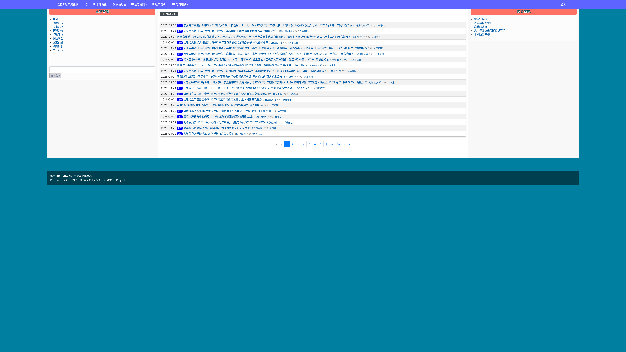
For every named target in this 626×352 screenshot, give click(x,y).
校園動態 (58, 46)
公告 (180, 25)
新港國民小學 (334, 71)
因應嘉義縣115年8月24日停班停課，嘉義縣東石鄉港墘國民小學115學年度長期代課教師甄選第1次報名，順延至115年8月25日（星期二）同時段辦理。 (264, 36)
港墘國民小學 (359, 37)
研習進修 (58, 30)
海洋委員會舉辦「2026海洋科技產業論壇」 (208, 133)
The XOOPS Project (113, 180)
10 (338, 144)
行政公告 (293, 94)
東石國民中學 (275, 94)
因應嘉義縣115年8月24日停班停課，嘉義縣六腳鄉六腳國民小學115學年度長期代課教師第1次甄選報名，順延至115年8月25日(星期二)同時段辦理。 (269, 53)
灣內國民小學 (339, 60)
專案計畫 (58, 42)
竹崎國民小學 (302, 88)
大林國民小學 (276, 42)
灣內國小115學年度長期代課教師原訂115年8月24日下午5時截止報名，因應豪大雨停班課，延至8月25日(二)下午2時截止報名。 (257, 59)
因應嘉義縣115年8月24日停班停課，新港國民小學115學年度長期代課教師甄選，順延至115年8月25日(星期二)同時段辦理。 (255, 71)
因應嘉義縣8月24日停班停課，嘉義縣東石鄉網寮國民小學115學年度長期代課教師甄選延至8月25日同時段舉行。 (242, 65)
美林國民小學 (290, 77)
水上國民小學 (264, 111)
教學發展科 (262, 117)
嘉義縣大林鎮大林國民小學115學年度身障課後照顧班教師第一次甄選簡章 (225, 42)
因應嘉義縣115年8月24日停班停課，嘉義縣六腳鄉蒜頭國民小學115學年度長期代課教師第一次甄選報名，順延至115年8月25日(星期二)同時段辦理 (268, 48)
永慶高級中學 (362, 25)
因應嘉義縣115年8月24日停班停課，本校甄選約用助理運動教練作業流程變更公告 (230, 31)
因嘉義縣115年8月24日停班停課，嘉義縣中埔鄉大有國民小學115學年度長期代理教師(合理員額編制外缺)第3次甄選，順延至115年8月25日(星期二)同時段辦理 (275, 82)
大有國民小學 (375, 82)
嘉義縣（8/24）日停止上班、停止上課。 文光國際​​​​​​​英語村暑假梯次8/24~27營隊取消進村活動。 (239, 88)
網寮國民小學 (316, 65)
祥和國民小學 (286, 31)
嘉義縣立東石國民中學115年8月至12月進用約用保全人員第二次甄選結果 (225, 93)
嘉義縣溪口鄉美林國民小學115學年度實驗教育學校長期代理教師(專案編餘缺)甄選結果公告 (229, 76)
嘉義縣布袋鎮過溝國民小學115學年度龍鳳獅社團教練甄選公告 (213, 105)
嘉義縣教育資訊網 (67, 4)
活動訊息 (320, 88)
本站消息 (170, 14)
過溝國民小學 (256, 105)
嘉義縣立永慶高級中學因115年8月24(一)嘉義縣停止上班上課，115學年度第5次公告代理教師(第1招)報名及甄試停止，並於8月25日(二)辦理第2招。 (269, 25)
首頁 (55, 19)
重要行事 (58, 50)
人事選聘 (380, 25)
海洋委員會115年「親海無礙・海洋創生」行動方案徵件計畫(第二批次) (224, 122)
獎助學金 (58, 38)
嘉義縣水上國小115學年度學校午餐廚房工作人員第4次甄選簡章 (220, 110)
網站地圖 (120, 4)
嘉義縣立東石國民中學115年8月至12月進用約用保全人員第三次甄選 (222, 99)
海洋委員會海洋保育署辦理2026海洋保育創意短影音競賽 (216, 128)
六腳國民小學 (362, 54)
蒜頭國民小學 (361, 48)
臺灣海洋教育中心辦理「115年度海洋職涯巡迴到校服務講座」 (219, 116)
